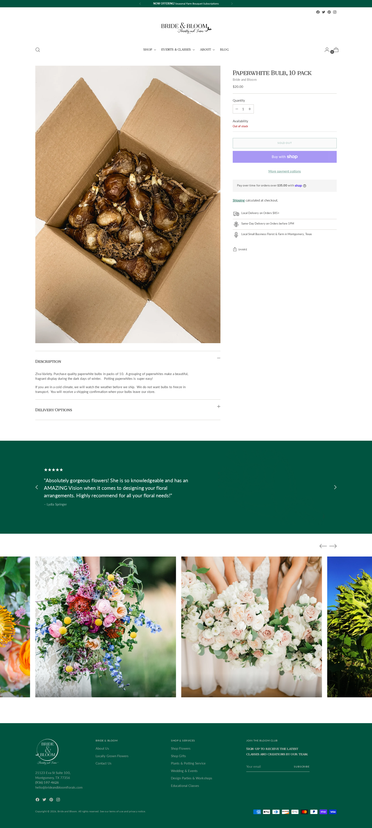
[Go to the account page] (325, 49)
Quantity (239, 100)
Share (242, 249)
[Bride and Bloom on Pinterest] (329, 12)
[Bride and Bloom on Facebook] (318, 12)
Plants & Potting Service (188, 763)
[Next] (232, 3)
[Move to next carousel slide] (335, 487)
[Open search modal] (37, 49)
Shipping (239, 200)
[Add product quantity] (237, 109)
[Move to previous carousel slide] (36, 487)
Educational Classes (185, 786)
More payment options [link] (284, 171)
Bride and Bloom (245, 79)
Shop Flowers (181, 748)
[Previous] (140, 3)
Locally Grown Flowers (112, 756)
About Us (102, 748)
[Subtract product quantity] (250, 109)
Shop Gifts (178, 756)
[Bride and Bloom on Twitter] (324, 12)
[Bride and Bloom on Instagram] (335, 12)
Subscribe (302, 766)
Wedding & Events (184, 771)
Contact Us (104, 763)
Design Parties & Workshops (191, 778)
